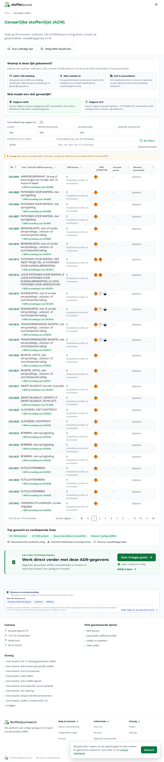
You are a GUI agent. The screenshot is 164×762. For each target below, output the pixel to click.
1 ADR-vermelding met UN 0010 (36, 254)
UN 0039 (14, 491)
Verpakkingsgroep (48, 127)
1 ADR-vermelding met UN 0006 (36, 211)
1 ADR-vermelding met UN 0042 (36, 510)
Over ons (98, 726)
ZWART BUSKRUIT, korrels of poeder (42, 386)
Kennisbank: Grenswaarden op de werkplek (29, 685)
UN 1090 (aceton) (40, 536)
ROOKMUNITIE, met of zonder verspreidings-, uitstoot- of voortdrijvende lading (38, 297)
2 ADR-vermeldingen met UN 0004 (37, 187)
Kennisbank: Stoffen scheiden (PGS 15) (27, 700)
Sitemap (133, 732)
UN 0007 (14, 216)
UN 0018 (14, 324)
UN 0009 (14, 228)
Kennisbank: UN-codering (20, 690)
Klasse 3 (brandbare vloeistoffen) (69, 536)
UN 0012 (14, 259)
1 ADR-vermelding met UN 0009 (36, 239)
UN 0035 (14, 456)
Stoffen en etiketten (96, 640)
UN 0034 (14, 445)
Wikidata (49, 602)
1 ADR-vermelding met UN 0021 (36, 381)
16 (140, 518)
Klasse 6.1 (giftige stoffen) (103, 536)
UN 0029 (14, 410)
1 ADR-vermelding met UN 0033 (36, 437)
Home (7, 13)
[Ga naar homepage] (18, 4)
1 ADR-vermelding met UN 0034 (36, 448)
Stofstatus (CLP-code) (19, 139)
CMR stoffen (92, 645)
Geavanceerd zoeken (147, 146)
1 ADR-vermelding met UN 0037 (36, 472)
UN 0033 (14, 433)
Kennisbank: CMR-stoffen (19, 676)
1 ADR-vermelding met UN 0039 (36, 495)
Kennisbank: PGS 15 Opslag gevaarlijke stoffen (31, 661)
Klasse (11, 127)
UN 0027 (14, 386)
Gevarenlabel (85, 127)
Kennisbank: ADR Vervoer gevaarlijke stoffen (30, 666)
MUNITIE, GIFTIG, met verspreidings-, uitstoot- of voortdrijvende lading (37, 358)
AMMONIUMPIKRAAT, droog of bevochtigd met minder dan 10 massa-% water (39, 180)
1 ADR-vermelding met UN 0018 (36, 335)
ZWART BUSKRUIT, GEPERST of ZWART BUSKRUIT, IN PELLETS (39, 399)
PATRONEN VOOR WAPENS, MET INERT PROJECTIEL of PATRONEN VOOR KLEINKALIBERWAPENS (40, 262)
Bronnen (98, 732)
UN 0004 (14, 177)
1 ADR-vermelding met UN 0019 (36, 350)
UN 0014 (14, 275)
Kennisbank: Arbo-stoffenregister (24, 680)
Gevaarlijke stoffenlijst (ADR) (101, 635)
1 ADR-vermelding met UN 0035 (36, 460)
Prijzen (132, 726)
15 (134, 518)
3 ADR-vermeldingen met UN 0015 (37, 304)
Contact (62, 738)
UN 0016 (14, 309)
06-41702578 (15, 645)
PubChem (38, 602)
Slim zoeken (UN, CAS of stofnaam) (75, 139)
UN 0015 (14, 293)
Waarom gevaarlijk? (129, 127)
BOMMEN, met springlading (37, 433)
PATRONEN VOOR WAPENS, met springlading (40, 193)
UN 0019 (14, 340)
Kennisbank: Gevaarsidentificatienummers (29, 695)
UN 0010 (14, 244)
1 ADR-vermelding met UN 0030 (36, 425)
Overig (133, 721)
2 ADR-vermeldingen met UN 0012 (37, 269)
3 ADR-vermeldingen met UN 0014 (37, 288)
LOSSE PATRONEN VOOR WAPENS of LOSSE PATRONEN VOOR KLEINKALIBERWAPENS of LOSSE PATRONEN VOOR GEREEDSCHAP (42, 279)
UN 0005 (14, 192)
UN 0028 (14, 398)
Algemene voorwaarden (105, 738)
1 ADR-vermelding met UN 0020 (36, 365)
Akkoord (149, 749)
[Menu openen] (156, 4)
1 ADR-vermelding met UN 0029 (36, 413)
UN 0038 (14, 480)
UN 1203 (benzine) (18, 536)
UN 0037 (14, 468)
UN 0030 (14, 421)
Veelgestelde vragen (67, 732)
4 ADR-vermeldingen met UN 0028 (37, 405)
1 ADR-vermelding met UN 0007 (36, 223)
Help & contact (67, 721)
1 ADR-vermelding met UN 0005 (36, 199)
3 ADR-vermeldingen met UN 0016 (37, 319)
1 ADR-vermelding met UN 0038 (36, 484)
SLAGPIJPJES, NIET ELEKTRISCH (39, 409)
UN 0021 (14, 370)
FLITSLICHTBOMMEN (33, 468)
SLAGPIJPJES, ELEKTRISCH (36, 421)
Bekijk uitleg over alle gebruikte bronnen (138, 610)
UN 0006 (14, 204)
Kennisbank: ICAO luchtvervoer (23, 671)
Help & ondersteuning (68, 726)
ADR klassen (93, 630)
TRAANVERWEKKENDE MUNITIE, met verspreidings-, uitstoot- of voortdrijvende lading (42, 327)
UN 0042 (14, 503)
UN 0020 (14, 355)
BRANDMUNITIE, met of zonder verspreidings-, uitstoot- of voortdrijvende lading (39, 232)
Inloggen (11, 705)
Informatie (100, 721)
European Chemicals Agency (19, 602)
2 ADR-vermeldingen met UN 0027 (37, 390)
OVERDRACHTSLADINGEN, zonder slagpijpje (41, 504)
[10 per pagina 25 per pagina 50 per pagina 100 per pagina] (65, 518)
